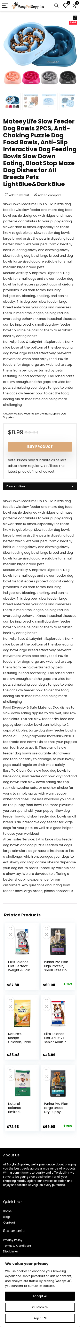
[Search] (56, 5)
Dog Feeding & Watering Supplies (39, 413)
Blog (6, 1217)
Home (7, 1211)
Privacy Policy (12, 1240)
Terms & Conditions (17, 1246)
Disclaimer (10, 1251)
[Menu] (5, 5)
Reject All (40, 1318)
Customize (40, 1307)
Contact (9, 1223)
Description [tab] (15, 486)
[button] (75, 18)
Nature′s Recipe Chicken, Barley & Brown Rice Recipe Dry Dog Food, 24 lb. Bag (20, 1044)
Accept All (40, 1296)
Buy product (40, 446)
